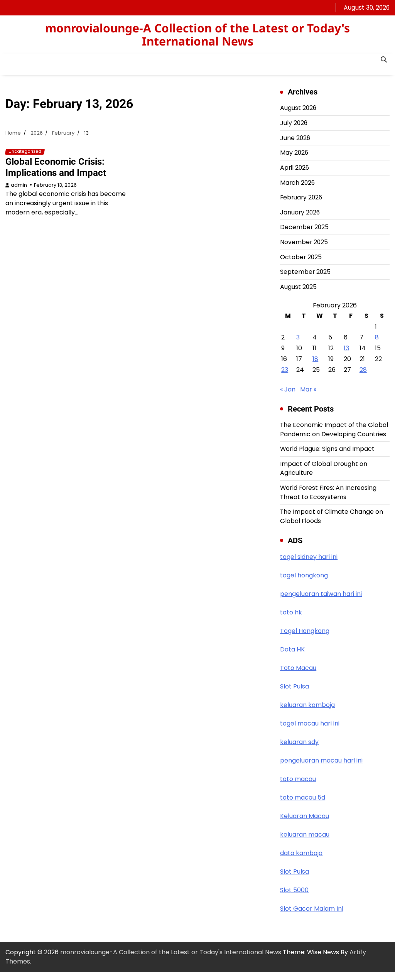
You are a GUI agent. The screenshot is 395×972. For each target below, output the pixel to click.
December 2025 (304, 227)
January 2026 (300, 212)
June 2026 (295, 137)
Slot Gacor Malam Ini (311, 908)
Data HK (292, 649)
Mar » (308, 389)
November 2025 (304, 242)
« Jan (287, 389)
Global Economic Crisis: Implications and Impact (55, 167)
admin (19, 185)
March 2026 (297, 182)
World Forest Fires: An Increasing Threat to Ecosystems (328, 492)
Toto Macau (298, 667)
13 (346, 348)
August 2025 (298, 286)
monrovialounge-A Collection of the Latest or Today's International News (197, 34)
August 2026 (298, 107)
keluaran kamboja (307, 704)
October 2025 (301, 257)
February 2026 (301, 197)
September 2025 (305, 271)
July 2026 (293, 122)
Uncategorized (24, 151)
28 (363, 369)
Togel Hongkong (304, 630)
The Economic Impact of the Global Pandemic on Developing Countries (334, 429)
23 (284, 369)
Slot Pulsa (294, 686)
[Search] (384, 60)
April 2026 (294, 167)
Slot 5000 (294, 890)
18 (315, 358)
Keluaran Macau (304, 816)
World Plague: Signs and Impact (327, 448)
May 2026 (294, 152)
